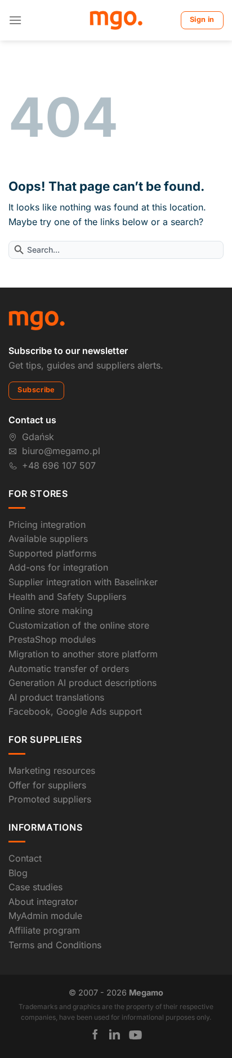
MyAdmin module (45, 915)
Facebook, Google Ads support (75, 711)
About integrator (43, 901)
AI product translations (56, 697)
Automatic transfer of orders (68, 668)
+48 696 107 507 (59, 465)
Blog (18, 872)
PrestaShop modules (52, 639)
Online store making (50, 610)
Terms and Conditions (54, 945)
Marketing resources (51, 770)
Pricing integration (47, 524)
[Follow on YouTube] (135, 1034)
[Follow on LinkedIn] (114, 1034)
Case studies (35, 887)
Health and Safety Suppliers (67, 596)
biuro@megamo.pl (61, 450)
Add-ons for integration (58, 567)
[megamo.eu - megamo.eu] (116, 20)
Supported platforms (52, 553)
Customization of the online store (78, 625)
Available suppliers (48, 538)
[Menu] (15, 20)
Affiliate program (44, 930)
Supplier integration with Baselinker (83, 582)
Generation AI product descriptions (82, 682)
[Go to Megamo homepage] (36, 319)
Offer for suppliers (47, 785)
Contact (25, 858)
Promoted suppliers (49, 799)
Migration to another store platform (83, 654)
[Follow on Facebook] (95, 1034)
